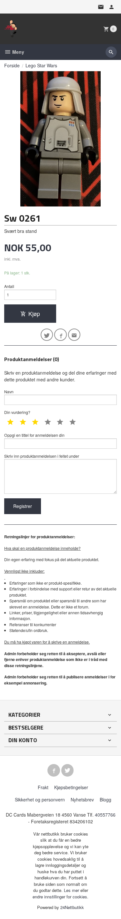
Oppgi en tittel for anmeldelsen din (34, 435)
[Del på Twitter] (47, 335)
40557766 (105, 814)
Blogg (105, 799)
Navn (9, 391)
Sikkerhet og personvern (40, 799)
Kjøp (34, 314)
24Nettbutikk (72, 907)
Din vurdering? (17, 412)
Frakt (43, 787)
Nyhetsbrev (82, 799)
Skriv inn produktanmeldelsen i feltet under (41, 456)
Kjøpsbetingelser (71, 787)
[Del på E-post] (74, 335)
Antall (9, 286)
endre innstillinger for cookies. (60, 897)
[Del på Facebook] (60, 335)
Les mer (72, 890)
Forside (12, 65)
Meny (17, 52)
